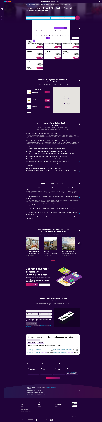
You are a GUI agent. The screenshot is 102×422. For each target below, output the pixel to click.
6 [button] (41, 30)
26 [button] (39, 38)
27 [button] (41, 38)
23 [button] (49, 35)
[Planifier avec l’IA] (1, 14)
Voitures (27, 4)
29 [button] (46, 38)
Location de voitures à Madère (44, 4)
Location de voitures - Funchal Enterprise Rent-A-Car (62, 349)
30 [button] (49, 38)
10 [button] (60, 30)
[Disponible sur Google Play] (74, 403)
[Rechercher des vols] (1, 5)
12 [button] (65, 30)
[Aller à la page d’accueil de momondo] (7, 1)
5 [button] (65, 27)
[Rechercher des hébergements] (1, 7)
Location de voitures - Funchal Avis (33, 350)
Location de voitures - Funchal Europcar (60, 350)
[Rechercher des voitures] (1, 9)
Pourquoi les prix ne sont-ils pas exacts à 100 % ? (36, 394)
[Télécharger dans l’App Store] (74, 406)
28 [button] (44, 38)
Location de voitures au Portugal (34, 4)
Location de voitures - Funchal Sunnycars (34, 349)
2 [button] (49, 27)
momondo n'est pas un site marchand (34, 390)
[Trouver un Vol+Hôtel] (1, 12)
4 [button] (36, 30)
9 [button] (49, 30)
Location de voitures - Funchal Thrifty (33, 352)
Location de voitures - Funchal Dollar (59, 352)
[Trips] (1, 17)
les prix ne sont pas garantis (51, 387)
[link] (40, 47)
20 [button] (41, 35)
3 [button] (60, 27)
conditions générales (43, 325)
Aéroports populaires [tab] (31, 342)
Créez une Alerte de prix (71, 372)
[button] (2, 1)
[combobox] (30, 15)
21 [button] (44, 35)
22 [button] (46, 35)
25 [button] (36, 38)
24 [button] (33, 38)
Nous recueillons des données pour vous (35, 392)
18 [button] (36, 35)
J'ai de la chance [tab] (40, 342)
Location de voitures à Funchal (54, 4)
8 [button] (46, 30)
